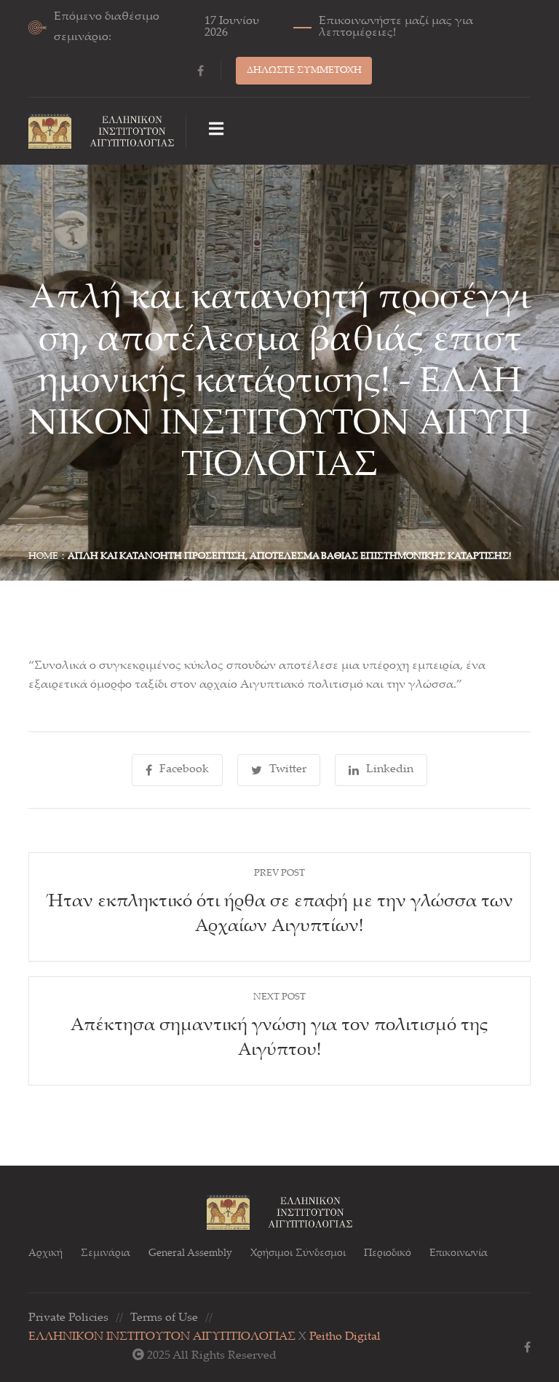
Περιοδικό (387, 1254)
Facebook (184, 769)
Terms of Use (164, 1318)
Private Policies (68, 1318)
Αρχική (45, 1254)
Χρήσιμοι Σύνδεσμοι (298, 1254)
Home (43, 556)
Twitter (287, 769)
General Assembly (190, 1254)
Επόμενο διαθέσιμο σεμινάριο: (263, 27)
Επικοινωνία (458, 1254)
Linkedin (389, 769)
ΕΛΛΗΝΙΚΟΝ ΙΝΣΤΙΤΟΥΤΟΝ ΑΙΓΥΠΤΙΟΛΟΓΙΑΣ (162, 1337)
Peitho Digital (345, 1337)
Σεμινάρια (105, 1254)
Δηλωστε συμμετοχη (304, 71)
